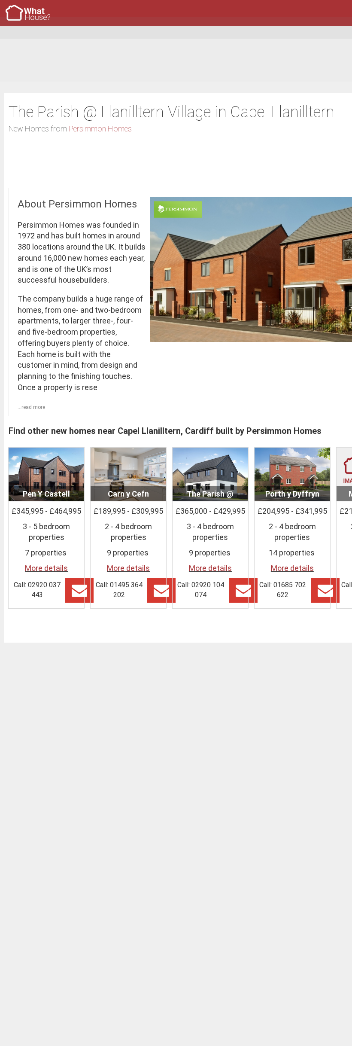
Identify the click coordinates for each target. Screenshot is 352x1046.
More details (46, 568)
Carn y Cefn (128, 493)
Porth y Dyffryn (292, 493)
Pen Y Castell (46, 493)
